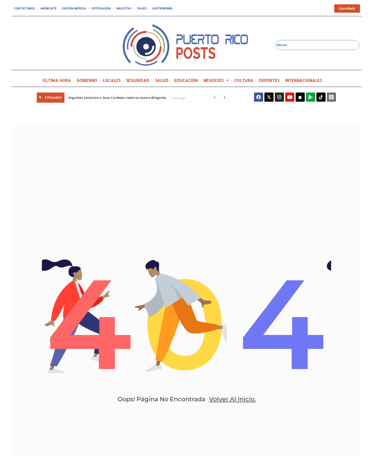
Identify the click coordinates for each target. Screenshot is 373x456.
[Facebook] (258, 97)
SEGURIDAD (137, 80)
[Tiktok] (321, 97)
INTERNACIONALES (303, 80)
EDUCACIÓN (186, 80)
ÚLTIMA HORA (57, 80)
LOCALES (112, 80)
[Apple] (300, 97)
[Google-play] (310, 97)
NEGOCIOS (214, 80)
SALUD (161, 80)
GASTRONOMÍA (162, 8)
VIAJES (142, 8)
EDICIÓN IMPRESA (74, 8)
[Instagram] (279, 97)
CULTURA (243, 80)
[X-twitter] (269, 97)
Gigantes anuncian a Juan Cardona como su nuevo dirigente (117, 98)
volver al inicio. (232, 399)
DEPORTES (269, 80)
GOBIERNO (87, 80)
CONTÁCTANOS (24, 8)
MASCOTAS (123, 8)
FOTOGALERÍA (101, 8)
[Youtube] (289, 97)
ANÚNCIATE (48, 8)
